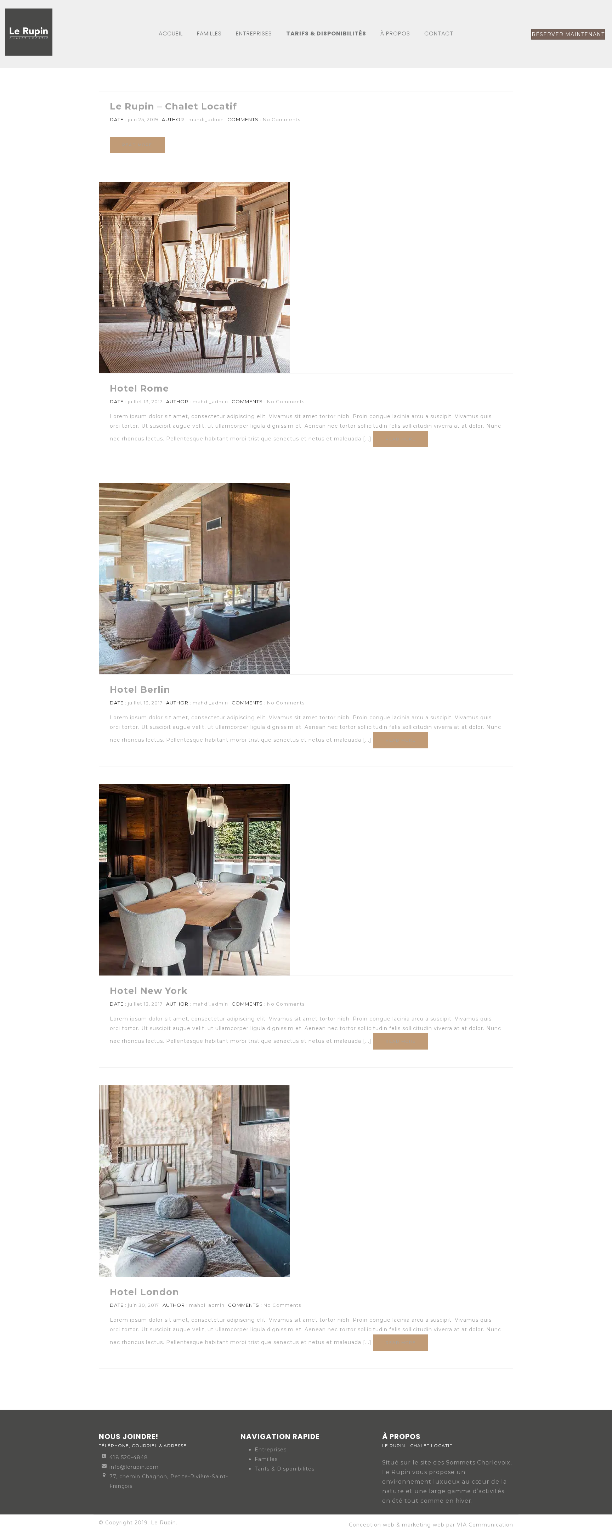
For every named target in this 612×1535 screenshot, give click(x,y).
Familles (266, 1459)
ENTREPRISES (254, 33)
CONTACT (438, 33)
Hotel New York (149, 990)
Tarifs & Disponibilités (284, 1469)
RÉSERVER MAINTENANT (568, 34)
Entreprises (271, 1449)
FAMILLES (209, 33)
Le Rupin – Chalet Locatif (173, 106)
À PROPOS (395, 33)
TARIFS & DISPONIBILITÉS (326, 33)
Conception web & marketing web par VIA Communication (431, 1525)
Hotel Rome (139, 388)
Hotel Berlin (140, 689)
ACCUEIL (171, 33)
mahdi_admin (206, 119)
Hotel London (144, 1292)
